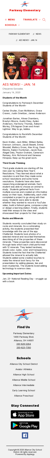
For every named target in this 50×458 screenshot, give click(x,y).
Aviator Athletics (23, 369)
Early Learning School (23, 390)
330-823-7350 (24, 347)
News (38, 34)
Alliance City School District (24, 364)
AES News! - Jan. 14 (28, 40)
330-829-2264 (23, 344)
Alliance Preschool (23, 395)
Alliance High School (23, 374)
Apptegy (31, 454)
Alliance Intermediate (23, 385)
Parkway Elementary (19, 34)
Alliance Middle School (23, 380)
